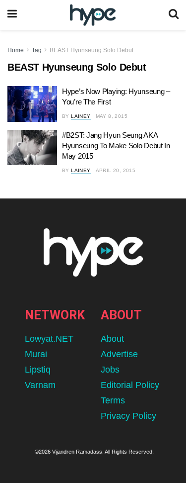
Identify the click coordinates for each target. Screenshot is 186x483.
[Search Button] (174, 15)
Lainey (80, 116)
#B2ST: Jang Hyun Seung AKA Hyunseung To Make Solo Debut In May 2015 (116, 145)
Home (15, 50)
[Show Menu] (12, 15)
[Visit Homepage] (92, 15)
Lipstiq (38, 370)
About (112, 339)
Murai (36, 354)
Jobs (110, 370)
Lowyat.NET (49, 339)
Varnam (40, 385)
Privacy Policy (128, 416)
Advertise (119, 354)
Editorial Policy (130, 385)
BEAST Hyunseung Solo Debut (91, 50)
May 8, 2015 (111, 116)
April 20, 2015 (116, 170)
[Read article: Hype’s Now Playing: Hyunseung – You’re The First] (32, 104)
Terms (113, 400)
